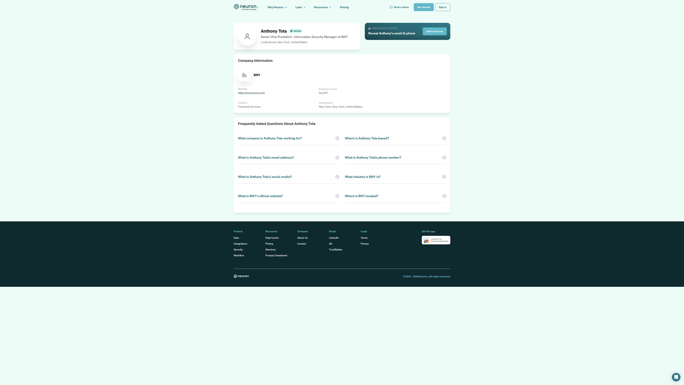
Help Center (272, 237)
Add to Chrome (434, 31)
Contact (301, 243)
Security (238, 249)
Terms (364, 237)
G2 (330, 243)
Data (236, 237)
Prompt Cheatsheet (276, 255)
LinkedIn (334, 237)
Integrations (240, 243)
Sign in (443, 7)
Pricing (269, 243)
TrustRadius (335, 249)
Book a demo (401, 7)
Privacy (365, 243)
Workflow (239, 255)
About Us (302, 237)
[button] (436, 240)
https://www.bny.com (251, 93)
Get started (423, 7)
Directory (270, 249)
